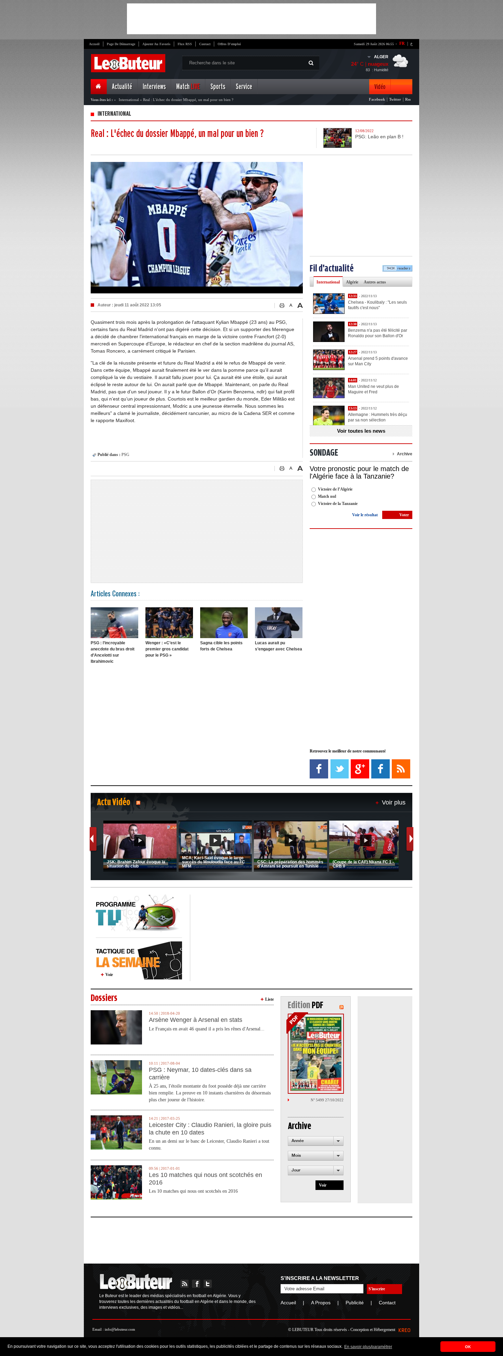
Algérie (352, 282)
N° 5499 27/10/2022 (327, 1100)
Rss (408, 99)
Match (188, 87)
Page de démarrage (121, 44)
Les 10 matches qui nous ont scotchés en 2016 (205, 1178)
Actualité (122, 87)
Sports (217, 87)
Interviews (154, 87)
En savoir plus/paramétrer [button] (368, 1346)
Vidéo (379, 86)
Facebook (377, 99)
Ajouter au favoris (156, 44)
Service (244, 87)
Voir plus (393, 802)
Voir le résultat (365, 514)
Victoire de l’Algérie (335, 489)
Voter (404, 514)
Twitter (395, 99)
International (129, 100)
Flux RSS (185, 44)
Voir (109, 974)
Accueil (94, 44)
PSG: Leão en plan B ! (379, 136)
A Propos (321, 1302)
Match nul (327, 496)
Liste (269, 999)
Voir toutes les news (361, 431)
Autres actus (375, 282)
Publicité (355, 1302)
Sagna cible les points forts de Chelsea (221, 646)
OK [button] (468, 1347)
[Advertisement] (251, 18)
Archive (404, 454)
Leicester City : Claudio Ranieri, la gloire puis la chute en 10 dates (210, 1128)
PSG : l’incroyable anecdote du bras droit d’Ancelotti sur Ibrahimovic (112, 652)
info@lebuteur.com (120, 1329)
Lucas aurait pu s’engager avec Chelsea (278, 646)
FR (402, 43)
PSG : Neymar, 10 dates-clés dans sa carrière (200, 1073)
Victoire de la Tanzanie (338, 503)
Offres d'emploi (229, 44)
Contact (204, 44)
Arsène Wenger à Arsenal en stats (195, 1019)
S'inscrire (377, 1289)
